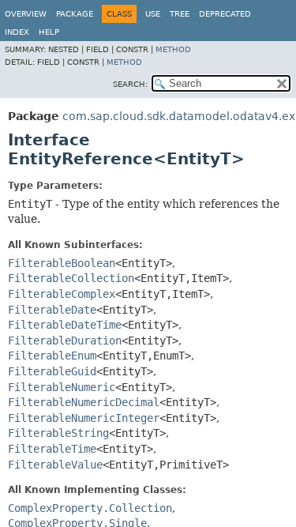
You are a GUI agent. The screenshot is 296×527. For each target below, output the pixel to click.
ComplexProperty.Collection (90, 508)
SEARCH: (130, 84)
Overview (26, 13)
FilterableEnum (52, 355)
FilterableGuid (52, 371)
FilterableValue (55, 464)
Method (173, 49)
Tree (179, 13)
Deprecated (225, 13)
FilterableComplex (61, 294)
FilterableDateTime (65, 324)
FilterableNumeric (61, 387)
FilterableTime (52, 448)
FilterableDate (52, 309)
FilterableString (58, 433)
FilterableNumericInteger (83, 418)
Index (17, 32)
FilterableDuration (65, 340)
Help (49, 32)
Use (152, 13)
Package (74, 13)
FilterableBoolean (61, 263)
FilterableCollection (71, 278)
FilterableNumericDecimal (83, 402)
